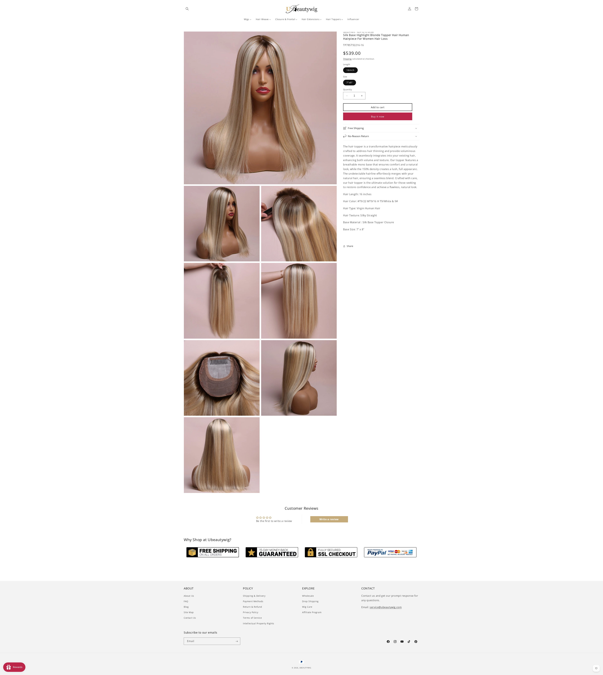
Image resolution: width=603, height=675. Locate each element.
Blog (186, 606)
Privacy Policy (250, 612)
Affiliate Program (311, 612)
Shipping (347, 58)
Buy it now (377, 116)
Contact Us (190, 617)
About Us (189, 595)
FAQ (186, 601)
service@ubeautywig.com (386, 607)
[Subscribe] (236, 641)
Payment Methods (253, 601)
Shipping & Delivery (254, 595)
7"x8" (349, 82)
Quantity (347, 89)
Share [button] (350, 246)
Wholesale (308, 595)
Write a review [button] (329, 519)
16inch (350, 70)
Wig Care (307, 606)
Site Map (189, 612)
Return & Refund (252, 606)
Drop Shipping (310, 601)
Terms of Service (252, 617)
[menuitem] (248, 19)
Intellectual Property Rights (258, 623)
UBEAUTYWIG (305, 668)
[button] (187, 8)
